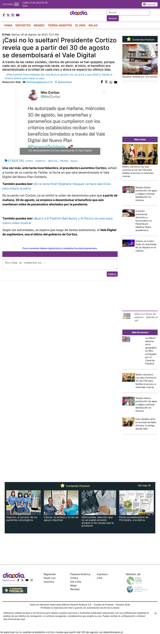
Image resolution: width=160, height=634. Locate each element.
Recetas (75, 589)
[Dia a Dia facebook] (4, 15)
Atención (53, 160)
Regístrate (50, 574)
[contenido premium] (14, 589)
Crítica (74, 577)
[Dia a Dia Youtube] (18, 15)
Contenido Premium (143, 39)
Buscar (113, 18)
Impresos (102, 574)
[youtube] (27, 580)
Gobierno (40, 160)
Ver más (143, 485)
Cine (99, 577)
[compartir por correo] (115, 82)
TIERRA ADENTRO (60, 25)
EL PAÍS (80, 25)
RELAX (93, 25)
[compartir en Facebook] (102, 82)
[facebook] (18, 580)
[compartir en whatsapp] (111, 82)
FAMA (8, 25)
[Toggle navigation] (16, 4)
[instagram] (31, 580)
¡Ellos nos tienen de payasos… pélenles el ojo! (146, 317)
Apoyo (74, 160)
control (29, 160)
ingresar (151, 4)
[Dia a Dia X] (8, 15)
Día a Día (75, 581)
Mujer (73, 585)
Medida (64, 160)
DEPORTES (23, 25)
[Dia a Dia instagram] (13, 15)
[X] (22, 580)
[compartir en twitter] (106, 82)
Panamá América (80, 574)
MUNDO (39, 25)
